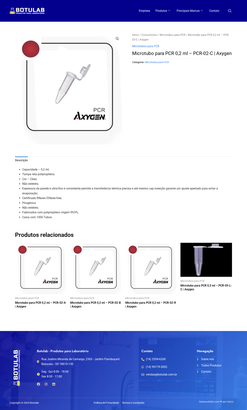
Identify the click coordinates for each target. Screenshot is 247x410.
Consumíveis (149, 35)
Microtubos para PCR (172, 35)
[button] (117, 38)
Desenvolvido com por (216, 401)
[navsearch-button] (230, 11)
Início (135, 35)
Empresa (144, 10)
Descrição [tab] (21, 160)
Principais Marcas (188, 10)
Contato (214, 10)
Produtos (161, 10)
